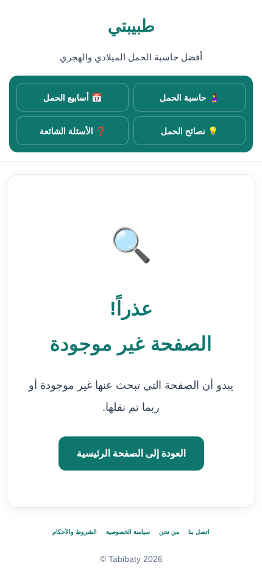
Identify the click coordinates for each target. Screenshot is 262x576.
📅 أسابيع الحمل (72, 97)
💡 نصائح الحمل (189, 131)
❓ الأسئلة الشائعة (73, 131)
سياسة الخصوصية (128, 531)
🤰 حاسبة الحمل (189, 97)
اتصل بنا (199, 531)
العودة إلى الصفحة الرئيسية (131, 453)
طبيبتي (131, 25)
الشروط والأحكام (74, 531)
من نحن (169, 531)
